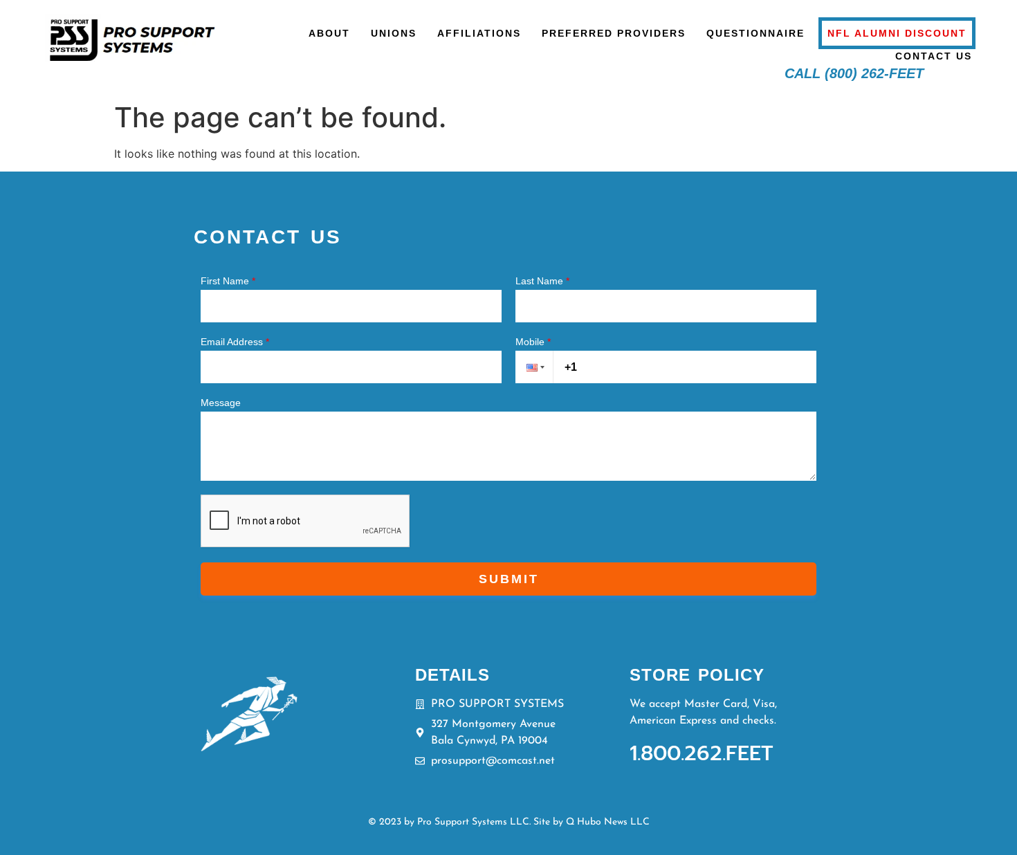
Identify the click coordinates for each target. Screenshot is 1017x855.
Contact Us (933, 56)
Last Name (542, 280)
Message (221, 402)
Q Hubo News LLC (608, 822)
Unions (393, 33)
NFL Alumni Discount (896, 33)
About (329, 33)
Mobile (533, 341)
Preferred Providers (614, 33)
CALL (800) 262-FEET (854, 73)
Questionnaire (755, 33)
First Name (228, 280)
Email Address (235, 341)
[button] (534, 367)
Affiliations (479, 33)
